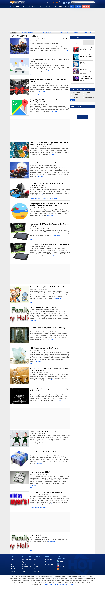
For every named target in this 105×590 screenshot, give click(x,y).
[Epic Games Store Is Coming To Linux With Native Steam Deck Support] (76, 78)
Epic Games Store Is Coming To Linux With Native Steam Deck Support (86, 77)
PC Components (38, 507)
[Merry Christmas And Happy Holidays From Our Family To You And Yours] (19, 46)
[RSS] (69, 2)
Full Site (13, 569)
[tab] (77, 42)
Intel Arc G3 (75, 32)
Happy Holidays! (35, 535)
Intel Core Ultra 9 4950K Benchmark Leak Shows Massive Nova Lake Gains (86, 63)
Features (32, 94)
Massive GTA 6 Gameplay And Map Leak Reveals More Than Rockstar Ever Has (85, 70)
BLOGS (67, 6)
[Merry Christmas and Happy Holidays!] (19, 170)
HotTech (36, 571)
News (31, 54)
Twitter (61, 561)
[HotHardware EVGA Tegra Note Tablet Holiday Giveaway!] (19, 251)
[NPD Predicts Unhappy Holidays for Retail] (19, 355)
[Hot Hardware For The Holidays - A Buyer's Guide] (19, 459)
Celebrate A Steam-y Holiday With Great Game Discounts (49, 287)
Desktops (40, 198)
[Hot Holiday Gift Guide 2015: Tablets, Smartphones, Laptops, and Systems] (19, 191)
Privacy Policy (38, 569)
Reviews (13, 562)
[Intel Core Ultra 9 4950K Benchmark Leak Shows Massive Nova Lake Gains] (76, 64)
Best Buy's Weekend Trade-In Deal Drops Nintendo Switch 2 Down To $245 (86, 49)
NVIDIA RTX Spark (88, 32)
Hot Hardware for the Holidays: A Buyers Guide (46, 492)
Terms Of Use (69, 584)
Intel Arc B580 (76, 92)
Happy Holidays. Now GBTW (40, 472)
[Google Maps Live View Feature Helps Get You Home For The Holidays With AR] (19, 107)
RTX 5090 (75, 95)
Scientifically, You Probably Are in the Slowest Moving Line (49, 328)
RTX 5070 (75, 97)
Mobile (55, 198)
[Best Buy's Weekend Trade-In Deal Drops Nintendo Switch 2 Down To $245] (76, 49)
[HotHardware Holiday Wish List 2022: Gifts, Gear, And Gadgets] (19, 87)
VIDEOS (60, 6)
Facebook (62, 564)
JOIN (48, 3)
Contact (36, 566)
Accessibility (49, 559)
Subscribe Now (82, 117)
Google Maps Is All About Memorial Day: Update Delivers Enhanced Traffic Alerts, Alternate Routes (49, 205)
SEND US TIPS (54, 3)
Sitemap (13, 571)
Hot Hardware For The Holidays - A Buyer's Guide (47, 452)
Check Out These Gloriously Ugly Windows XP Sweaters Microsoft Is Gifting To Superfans (49, 143)
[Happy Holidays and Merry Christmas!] (19, 438)
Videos (24, 571)
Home (12, 559)
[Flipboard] (67, 2)
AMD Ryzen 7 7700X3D (47, 32)
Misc (39, 94)
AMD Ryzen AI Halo (64, 32)
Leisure (46, 94)
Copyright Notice (58, 584)
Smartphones (46, 198)
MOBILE (34, 6)
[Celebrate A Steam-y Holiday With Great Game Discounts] (19, 294)
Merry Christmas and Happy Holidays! (43, 163)
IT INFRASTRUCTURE (44, 6)
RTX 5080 (87, 92)
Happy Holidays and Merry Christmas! (43, 431)
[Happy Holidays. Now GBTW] (19, 477)
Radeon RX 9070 (89, 97)
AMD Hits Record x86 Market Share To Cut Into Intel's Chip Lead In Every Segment (86, 56)
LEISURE (54, 6)
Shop (71, 6)
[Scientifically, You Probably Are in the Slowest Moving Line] (19, 339)
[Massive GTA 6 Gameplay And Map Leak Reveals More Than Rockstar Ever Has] (76, 71)
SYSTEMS (27, 6)
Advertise (36, 562)
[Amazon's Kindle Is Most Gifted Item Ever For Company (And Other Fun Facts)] (19, 375)
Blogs (12, 566)
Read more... (65, 50)
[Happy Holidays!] (19, 542)
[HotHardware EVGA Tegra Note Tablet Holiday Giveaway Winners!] (19, 231)
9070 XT (86, 95)
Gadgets (43, 94)
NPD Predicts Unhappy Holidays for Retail (44, 348)
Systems (24, 562)
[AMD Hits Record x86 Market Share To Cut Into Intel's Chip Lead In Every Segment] (76, 57)
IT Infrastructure (26, 566)
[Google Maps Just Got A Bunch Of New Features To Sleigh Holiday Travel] (19, 66)
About (35, 559)
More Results (92, 100)
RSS (61, 568)
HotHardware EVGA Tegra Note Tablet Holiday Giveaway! (49, 244)
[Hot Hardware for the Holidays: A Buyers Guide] (19, 500)
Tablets (51, 198)
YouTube (62, 566)
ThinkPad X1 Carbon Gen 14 (27, 32)
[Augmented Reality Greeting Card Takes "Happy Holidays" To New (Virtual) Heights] (19, 396)
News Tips (37, 564)
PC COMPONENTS (18, 6)
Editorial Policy (49, 564)
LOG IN (44, 3)
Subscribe (78, 6)
